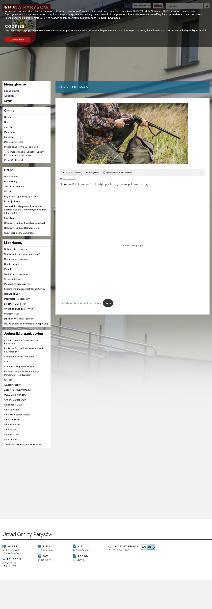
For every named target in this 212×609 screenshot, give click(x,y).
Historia (8, 117)
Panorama (9, 132)
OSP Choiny (10, 439)
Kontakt (8, 100)
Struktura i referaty (14, 186)
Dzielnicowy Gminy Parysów (18, 318)
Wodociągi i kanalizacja (16, 274)
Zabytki (8, 127)
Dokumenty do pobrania (16, 249)
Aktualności (10, 95)
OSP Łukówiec (11, 419)
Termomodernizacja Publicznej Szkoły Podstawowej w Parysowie (24, 153)
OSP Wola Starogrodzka (17, 414)
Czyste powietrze (13, 264)
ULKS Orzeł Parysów (15, 394)
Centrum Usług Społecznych (19, 366)
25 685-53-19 (9, 563)
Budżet (7, 191)
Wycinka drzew (12, 279)
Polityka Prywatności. (109, 17)
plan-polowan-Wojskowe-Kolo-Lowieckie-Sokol (80, 303)
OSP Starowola (12, 424)
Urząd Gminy (11, 176)
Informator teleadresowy (17, 298)
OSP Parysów (11, 409)
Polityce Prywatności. (194, 30)
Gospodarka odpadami (16, 259)
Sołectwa (9, 137)
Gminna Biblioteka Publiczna (19, 356)
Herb (6, 122)
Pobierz (108, 303)
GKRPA (8, 379)
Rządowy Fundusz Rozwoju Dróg (21, 228)
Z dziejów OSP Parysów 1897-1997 (22, 444)
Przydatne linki (11, 313)
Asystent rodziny (12, 384)
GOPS (7, 361)
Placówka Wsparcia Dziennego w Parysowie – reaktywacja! (21, 373)
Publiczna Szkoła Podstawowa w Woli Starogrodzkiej (23, 350)
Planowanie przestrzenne (17, 284)
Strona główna (11, 90)
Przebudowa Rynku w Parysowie (21, 146)
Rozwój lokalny (12, 201)
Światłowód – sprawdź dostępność (22, 254)
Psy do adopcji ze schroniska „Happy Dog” (26, 323)
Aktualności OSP (13, 404)
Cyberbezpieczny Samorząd (19, 233)
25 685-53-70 (9, 566)
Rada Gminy (10, 181)
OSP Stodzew (11, 434)
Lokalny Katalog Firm (15, 303)
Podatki (8, 269)
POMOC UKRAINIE (14, 160)
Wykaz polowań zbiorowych (18, 308)
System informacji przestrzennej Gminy (24, 289)
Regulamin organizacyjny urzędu (21, 196)
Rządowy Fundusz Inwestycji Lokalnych (25, 223)
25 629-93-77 (44, 560)
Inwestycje (9, 218)
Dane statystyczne (13, 142)
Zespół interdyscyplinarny (17, 389)
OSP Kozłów (10, 429)
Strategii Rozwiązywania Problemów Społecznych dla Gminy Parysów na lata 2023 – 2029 (25, 209)
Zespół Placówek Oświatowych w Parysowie (21, 342)
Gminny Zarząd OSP (15, 399)
